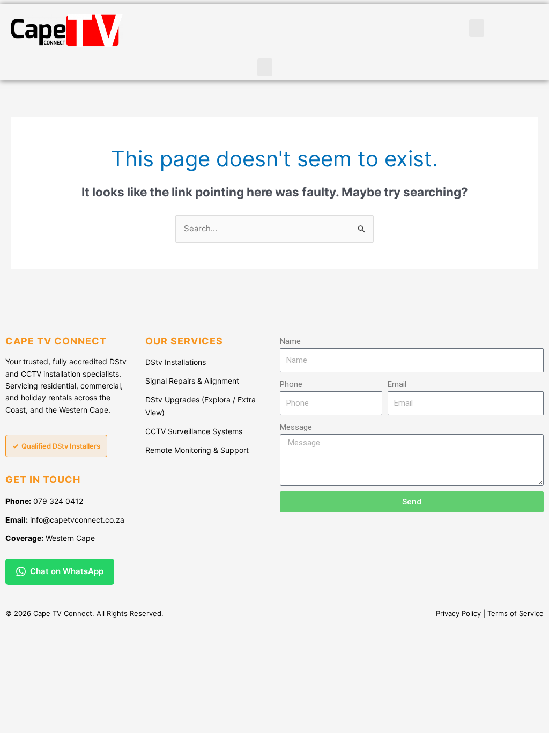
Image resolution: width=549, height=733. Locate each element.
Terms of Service (515, 613)
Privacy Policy (458, 613)
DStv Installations (175, 361)
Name (290, 341)
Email (397, 384)
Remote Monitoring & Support (197, 450)
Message (296, 427)
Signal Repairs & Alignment (192, 380)
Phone (291, 384)
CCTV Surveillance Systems (193, 431)
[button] (264, 67)
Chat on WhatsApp (66, 571)
